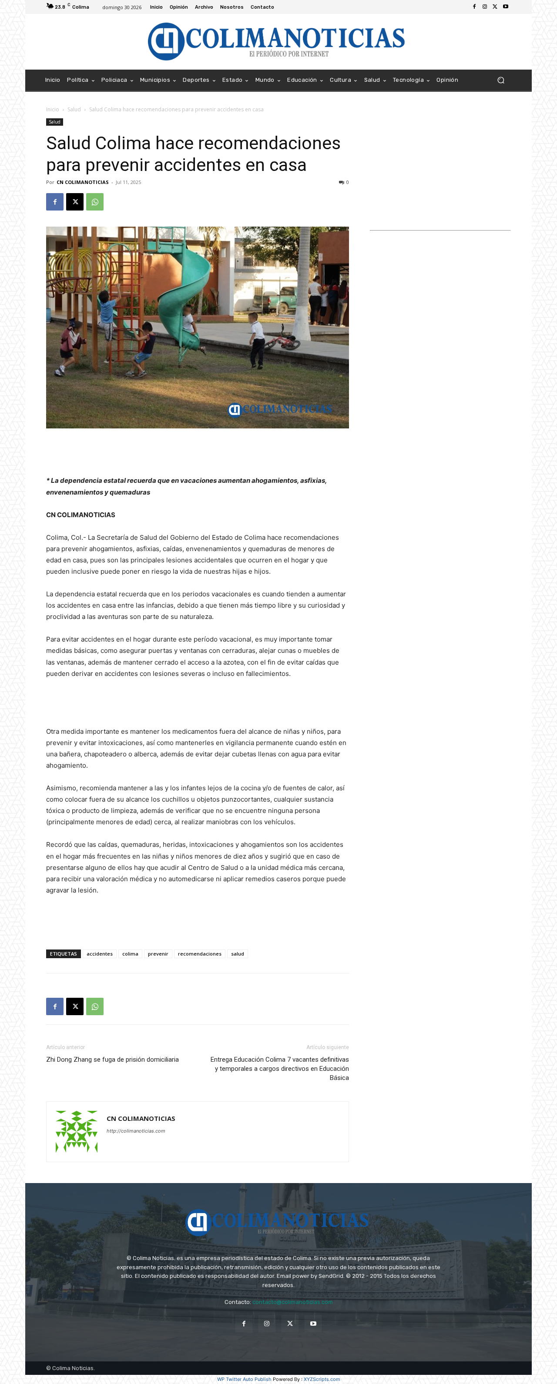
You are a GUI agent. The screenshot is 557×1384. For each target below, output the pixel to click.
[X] (495, 7)
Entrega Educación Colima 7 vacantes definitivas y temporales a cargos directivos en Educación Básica (280, 1069)
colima (130, 953)
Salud (74, 109)
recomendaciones (199, 953)
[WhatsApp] (95, 202)
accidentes (100, 953)
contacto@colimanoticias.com (292, 1302)
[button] (500, 80)
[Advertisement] (197, 453)
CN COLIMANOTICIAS (83, 182)
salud (237, 953)
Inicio (52, 109)
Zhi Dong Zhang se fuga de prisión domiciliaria (112, 1059)
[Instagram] (485, 7)
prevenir (158, 953)
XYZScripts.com (322, 1379)
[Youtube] (505, 7)
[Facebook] (474, 7)
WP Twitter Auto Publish (244, 1379)
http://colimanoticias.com (136, 1131)
